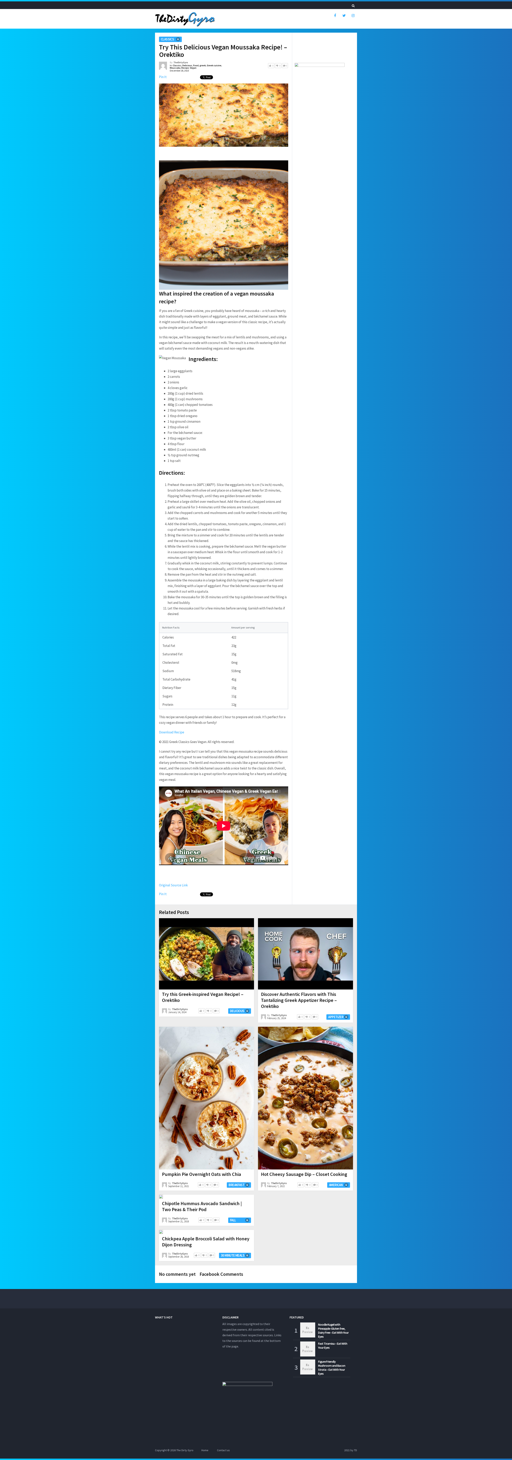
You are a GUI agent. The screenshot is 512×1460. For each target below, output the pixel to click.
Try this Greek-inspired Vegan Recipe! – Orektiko (202, 997)
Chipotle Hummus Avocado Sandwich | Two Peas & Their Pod (202, 1206)
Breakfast (236, 1185)
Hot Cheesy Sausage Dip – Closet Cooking (304, 1174)
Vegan (193, 67)
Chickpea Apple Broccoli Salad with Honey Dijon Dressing (205, 1242)
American (336, 1185)
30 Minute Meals (232, 1255)
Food (196, 65)
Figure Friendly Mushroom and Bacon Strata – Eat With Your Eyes (331, 1367)
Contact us (223, 1450)
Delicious (187, 65)
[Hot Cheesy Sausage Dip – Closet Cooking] (305, 1098)
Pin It (163, 77)
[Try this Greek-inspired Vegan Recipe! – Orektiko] (206, 953)
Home (204, 1450)
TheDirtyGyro (180, 62)
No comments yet (177, 1274)
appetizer (335, 1017)
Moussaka (175, 67)
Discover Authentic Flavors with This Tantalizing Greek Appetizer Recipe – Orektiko (299, 1000)
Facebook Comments (221, 1274)
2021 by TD (350, 1450)
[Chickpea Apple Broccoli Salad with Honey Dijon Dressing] (161, 1232)
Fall (233, 1220)
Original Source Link (173, 885)
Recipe (185, 67)
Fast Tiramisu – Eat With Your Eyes (332, 1345)
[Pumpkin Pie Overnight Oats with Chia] (206, 1098)
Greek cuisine (214, 65)
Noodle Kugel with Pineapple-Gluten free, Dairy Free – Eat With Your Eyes (333, 1330)
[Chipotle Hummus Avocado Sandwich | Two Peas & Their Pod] (161, 1197)
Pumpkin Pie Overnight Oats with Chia (201, 1174)
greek (203, 65)
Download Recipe (171, 732)
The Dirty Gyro (184, 1450)
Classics (167, 39)
